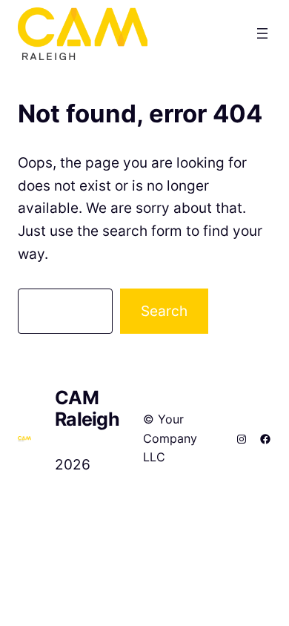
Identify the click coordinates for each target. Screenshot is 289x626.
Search (164, 311)
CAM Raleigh (87, 408)
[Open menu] (262, 33)
